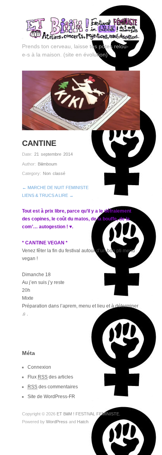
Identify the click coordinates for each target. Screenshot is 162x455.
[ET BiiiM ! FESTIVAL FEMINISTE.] (81, 27)
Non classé (54, 173)
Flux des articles (50, 377)
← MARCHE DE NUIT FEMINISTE (55, 187)
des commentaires (53, 386)
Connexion (39, 367)
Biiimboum (47, 164)
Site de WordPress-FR (51, 396)
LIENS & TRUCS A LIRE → (48, 195)
